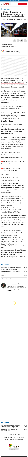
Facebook (14, 40)
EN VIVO (22, 3)
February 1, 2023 (16, 118)
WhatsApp (25, 40)
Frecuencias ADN (13, 437)
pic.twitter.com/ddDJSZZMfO (11, 209)
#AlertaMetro (21, 113)
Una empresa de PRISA (14, 445)
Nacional (5, 9)
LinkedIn (21, 40)
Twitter (18, 40)
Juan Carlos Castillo (7, 44)
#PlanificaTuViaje (18, 242)
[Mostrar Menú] (1, 3)
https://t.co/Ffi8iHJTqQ (9, 244)
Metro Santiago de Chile (9, 278)
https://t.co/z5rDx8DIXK (16, 115)
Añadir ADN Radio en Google (12, 51)
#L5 (13, 203)
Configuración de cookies (14, 441)
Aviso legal (21, 437)
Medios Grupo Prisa (14, 449)
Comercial (6, 437)
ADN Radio (7, 4)
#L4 (19, 108)
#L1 (14, 198)
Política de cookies (19, 439)
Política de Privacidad (9, 439)
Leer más (9, 290)
